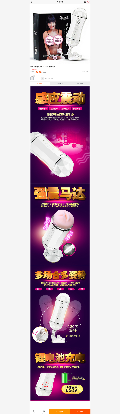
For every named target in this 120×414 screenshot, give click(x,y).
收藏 (88, 2)
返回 (31, 2)
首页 (84, 1)
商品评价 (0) (80, 83)
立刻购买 (80, 411)
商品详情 (39, 83)
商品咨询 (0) (60, 83)
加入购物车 (59, 411)
